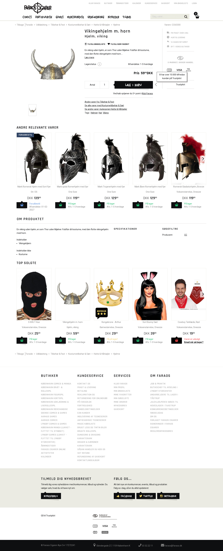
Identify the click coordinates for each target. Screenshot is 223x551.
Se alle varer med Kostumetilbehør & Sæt (104, 105)
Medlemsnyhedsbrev (161, 431)
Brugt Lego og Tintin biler (92, 427)
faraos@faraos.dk (173, 545)
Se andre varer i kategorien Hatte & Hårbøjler (106, 109)
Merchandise (75, 17)
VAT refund (83, 453)
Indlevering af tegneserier (92, 416)
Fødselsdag (156, 413)
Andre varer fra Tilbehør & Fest (99, 102)
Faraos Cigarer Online (53, 449)
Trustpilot (180, 84)
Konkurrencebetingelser (164, 409)
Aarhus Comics (49, 420)
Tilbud (127, 17)
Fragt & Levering (86, 387)
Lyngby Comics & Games (54, 423)
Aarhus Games (49, 416)
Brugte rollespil (86, 431)
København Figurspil (52, 394)
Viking (106, 113)
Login (194, 3)
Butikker (108, 3)
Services (122, 375)
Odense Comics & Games (54, 413)
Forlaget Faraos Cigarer (164, 420)
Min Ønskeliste (122, 391)
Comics (27, 17)
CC (185, 235)
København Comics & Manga (56, 383)
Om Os (153, 416)
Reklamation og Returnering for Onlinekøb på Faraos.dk (92, 398)
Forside (29, 25)
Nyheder (113, 17)
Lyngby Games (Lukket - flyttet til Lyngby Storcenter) (54, 438)
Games (60, 17)
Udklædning (41, 25)
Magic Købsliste (86, 423)
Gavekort (165, 3)
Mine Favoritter (123, 394)
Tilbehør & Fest (58, 25)
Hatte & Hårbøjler (102, 25)
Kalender (136, 3)
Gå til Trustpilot (48, 515)
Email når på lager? (193, 342)
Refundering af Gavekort (91, 456)
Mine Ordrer (120, 402)
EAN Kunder (83, 413)
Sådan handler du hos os (91, 449)
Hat (100, 113)
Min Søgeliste (121, 398)
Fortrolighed (84, 405)
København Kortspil (52, 398)
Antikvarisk (43, 17)
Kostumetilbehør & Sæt (79, 25)
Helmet (94, 113)
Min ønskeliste (181, 3)
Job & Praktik (158, 383)
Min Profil (119, 387)
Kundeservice (151, 3)
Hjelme (116, 25)
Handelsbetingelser (88, 409)
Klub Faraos (147, 93)
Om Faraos (160, 375)
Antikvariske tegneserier (91, 420)
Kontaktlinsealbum (88, 460)
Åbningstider (122, 3)
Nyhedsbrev (120, 405)
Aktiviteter (47, 453)
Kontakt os (83, 383)
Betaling (82, 391)
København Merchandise (54, 409)
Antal (92, 85)
